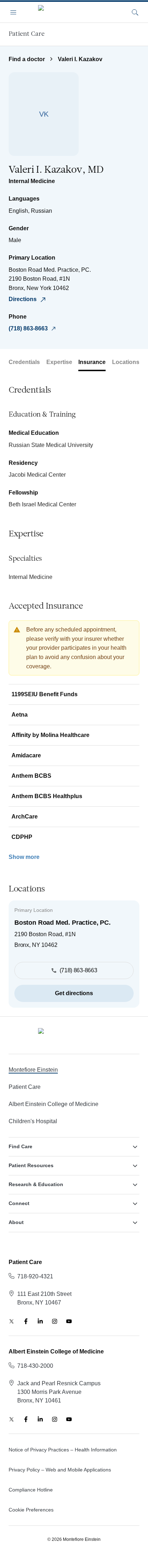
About (16, 1222)
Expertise (59, 362)
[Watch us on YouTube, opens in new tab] (69, 1321)
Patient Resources (31, 1165)
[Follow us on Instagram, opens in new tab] (54, 1321)
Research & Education (36, 1184)
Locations (125, 362)
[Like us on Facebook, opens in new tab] (26, 1321)
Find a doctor (27, 59)
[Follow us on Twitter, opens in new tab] (11, 1321)
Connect (19, 1203)
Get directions (74, 993)
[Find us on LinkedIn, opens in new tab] (40, 1321)
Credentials (24, 362)
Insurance (92, 362)
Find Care (20, 1146)
